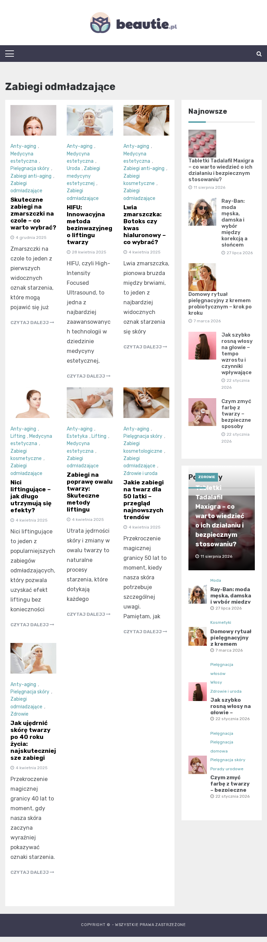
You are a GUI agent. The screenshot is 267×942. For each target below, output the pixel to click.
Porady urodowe (226, 768)
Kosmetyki (220, 622)
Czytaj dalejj (30, 322)
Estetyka (77, 436)
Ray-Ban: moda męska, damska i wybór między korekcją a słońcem (234, 223)
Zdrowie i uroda (140, 473)
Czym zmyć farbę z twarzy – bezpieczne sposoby (236, 413)
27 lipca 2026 (229, 608)
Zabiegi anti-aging (30, 176)
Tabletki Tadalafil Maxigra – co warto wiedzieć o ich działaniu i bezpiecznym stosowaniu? (221, 170)
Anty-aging (23, 146)
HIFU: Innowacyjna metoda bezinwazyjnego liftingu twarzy (89, 224)
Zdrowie (19, 714)
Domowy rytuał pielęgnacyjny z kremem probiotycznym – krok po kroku (220, 303)
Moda (215, 580)
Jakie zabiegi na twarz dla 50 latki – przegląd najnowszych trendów (143, 500)
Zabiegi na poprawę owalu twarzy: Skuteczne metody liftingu (90, 492)
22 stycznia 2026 (233, 718)
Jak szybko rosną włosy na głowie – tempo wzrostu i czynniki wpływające (237, 354)
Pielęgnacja (221, 733)
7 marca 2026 (229, 650)
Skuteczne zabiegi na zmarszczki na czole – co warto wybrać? (33, 213)
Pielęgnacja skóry (29, 168)
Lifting (17, 436)
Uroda (73, 168)
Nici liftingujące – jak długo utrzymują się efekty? (30, 496)
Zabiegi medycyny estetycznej (83, 176)
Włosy (216, 682)
